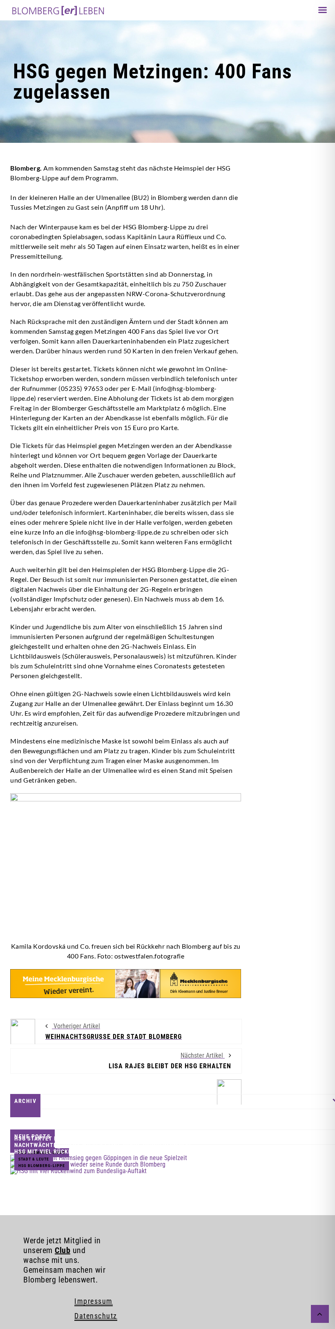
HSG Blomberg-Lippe (41, 1165)
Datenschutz (95, 1315)
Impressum (93, 1301)
